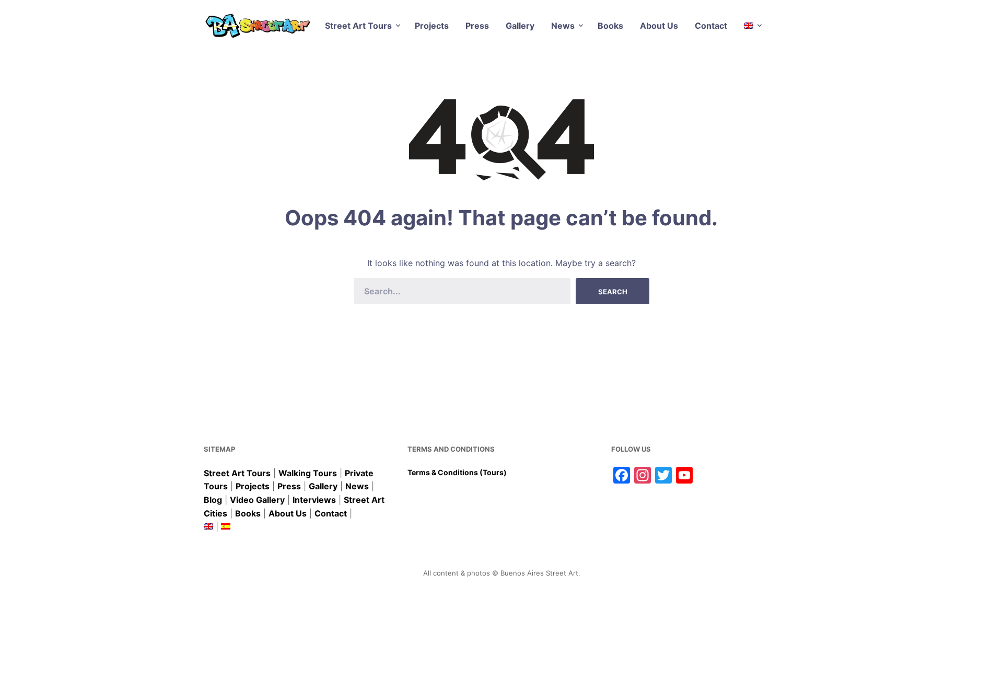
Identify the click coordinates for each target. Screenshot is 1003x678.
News (563, 25)
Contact (711, 25)
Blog (213, 500)
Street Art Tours (358, 25)
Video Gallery (257, 500)
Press (477, 25)
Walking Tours (307, 473)
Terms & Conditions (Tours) (457, 472)
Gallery (520, 25)
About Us (659, 25)
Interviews (314, 500)
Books (610, 25)
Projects (432, 25)
